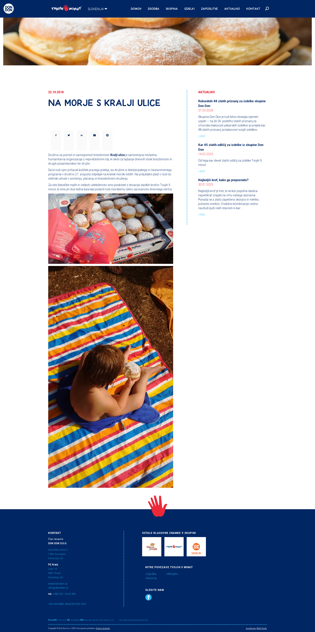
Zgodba (153, 8)
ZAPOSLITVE (209, 8)
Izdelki (189, 8)
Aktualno (232, 8)
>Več (201, 136)
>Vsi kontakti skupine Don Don (67, 603)
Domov (136, 8)
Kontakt (253, 8)
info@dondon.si (58, 587)
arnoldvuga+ (251, 628)
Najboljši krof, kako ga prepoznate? (223, 180)
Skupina (172, 8)
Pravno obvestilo (103, 628)
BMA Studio (262, 628)
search (266, 9)
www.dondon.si (58, 583)
